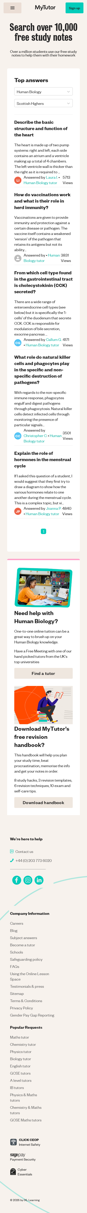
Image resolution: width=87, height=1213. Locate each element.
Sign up (74, 7)
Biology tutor (20, 1058)
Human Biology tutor (40, 182)
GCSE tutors (20, 1073)
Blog (13, 930)
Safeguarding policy (26, 959)
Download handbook (43, 802)
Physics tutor (20, 1051)
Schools (16, 951)
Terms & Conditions (26, 1000)
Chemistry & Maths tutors (25, 1110)
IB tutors (17, 1087)
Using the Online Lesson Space (29, 976)
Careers (16, 923)
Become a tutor (22, 944)
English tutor (20, 1065)
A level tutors (20, 1080)
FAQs (14, 966)
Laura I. (52, 177)
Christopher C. (35, 435)
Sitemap (17, 993)
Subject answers (23, 937)
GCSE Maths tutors (25, 1119)
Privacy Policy (21, 1007)
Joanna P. (53, 508)
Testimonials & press (27, 986)
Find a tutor (43, 673)
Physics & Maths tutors (23, 1097)
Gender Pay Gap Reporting (32, 1014)
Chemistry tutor (23, 1044)
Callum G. (54, 339)
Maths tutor (19, 1037)
